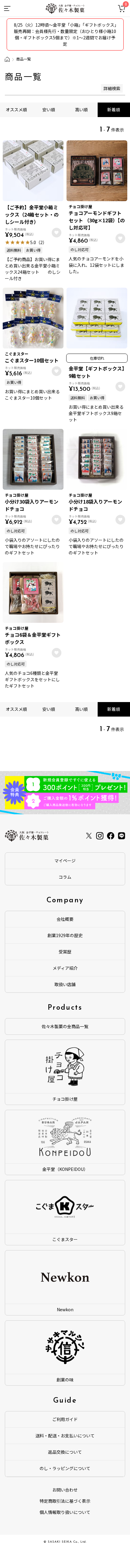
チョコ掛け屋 (65, 1099)
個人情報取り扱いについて (65, 1512)
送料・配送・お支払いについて (65, 1436)
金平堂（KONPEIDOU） (65, 1169)
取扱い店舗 (65, 984)
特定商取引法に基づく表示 (65, 1501)
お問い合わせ (65, 1490)
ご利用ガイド (65, 1419)
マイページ (65, 861)
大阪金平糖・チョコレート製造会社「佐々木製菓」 (7, 59)
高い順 (81, 109)
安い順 (48, 109)
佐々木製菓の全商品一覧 (65, 1026)
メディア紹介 (65, 968)
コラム (65, 877)
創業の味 (65, 1380)
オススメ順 (16, 109)
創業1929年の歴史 (65, 935)
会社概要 (65, 919)
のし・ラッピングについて (65, 1468)
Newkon (65, 1309)
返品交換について (65, 1452)
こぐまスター (65, 1239)
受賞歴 (65, 952)
